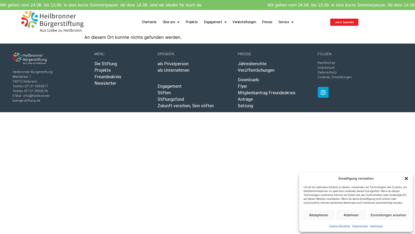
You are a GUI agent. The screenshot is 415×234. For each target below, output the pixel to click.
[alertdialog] (207, 5)
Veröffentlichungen (256, 70)
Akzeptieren (318, 215)
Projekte (191, 22)
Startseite (149, 22)
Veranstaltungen (244, 22)
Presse (267, 22)
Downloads (248, 79)
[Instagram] (323, 92)
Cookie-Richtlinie (339, 226)
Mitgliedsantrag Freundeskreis (266, 92)
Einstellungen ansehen (388, 215)
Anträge (245, 99)
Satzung (245, 105)
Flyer (242, 86)
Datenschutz (360, 226)
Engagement (213, 22)
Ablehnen (351, 215)
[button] (406, 178)
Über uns (169, 22)
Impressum (376, 226)
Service (283, 22)
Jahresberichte (252, 63)
